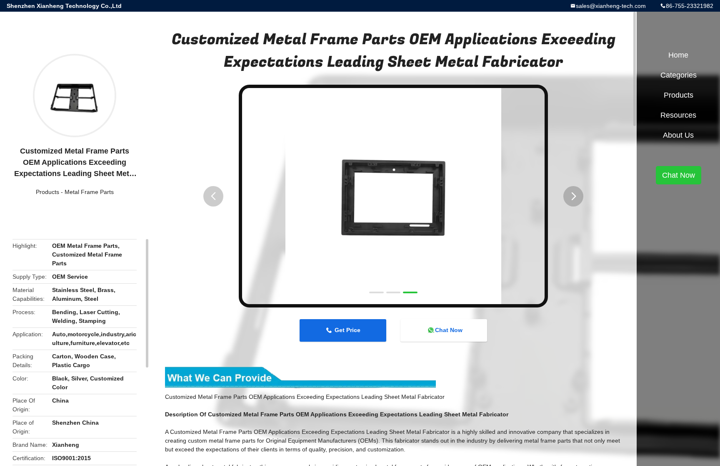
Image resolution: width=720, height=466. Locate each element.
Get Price (347, 330)
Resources (678, 115)
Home (678, 55)
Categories (678, 75)
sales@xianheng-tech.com (611, 6)
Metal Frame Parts (89, 192)
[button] (213, 196)
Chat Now (448, 330)
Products (47, 192)
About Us (678, 135)
